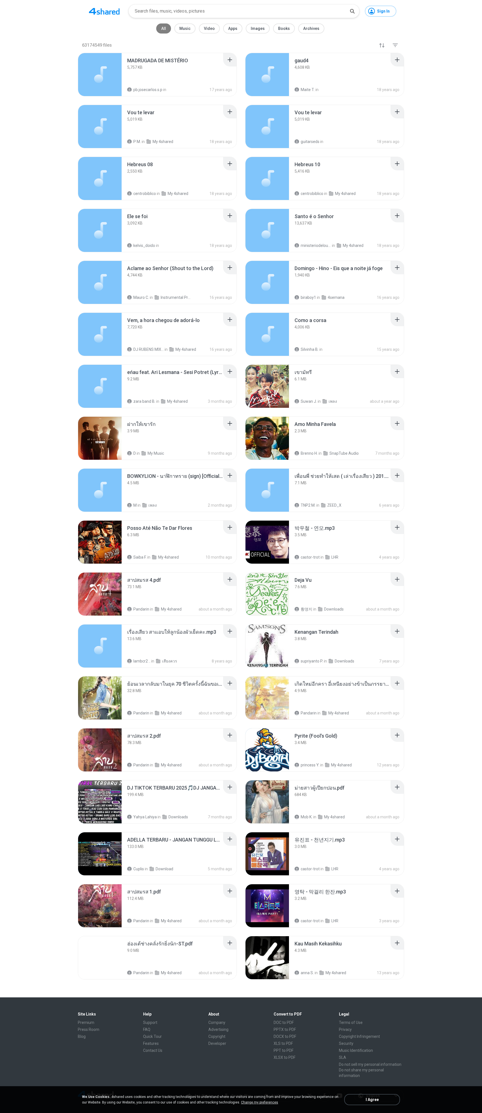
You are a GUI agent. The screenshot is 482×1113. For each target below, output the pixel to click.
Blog (82, 1036)
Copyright (216, 1036)
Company (216, 1022)
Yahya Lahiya (145, 817)
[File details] (100, 74)
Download (164, 869)
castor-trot (310, 557)
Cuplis (138, 869)
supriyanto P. (312, 661)
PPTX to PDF (285, 1029)
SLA (342, 1057)
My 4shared (177, 401)
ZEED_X (334, 505)
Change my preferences (259, 1102)
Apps (232, 28)
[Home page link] (104, 11)
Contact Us (152, 1050)
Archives (311, 28)
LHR (334, 557)
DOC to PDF (284, 1022)
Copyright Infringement (359, 1036)
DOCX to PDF (285, 1036)
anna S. (307, 973)
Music (185, 28)
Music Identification (356, 1050)
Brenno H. (309, 453)
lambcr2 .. (141, 661)
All (163, 28)
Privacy (345, 1029)
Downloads (334, 609)
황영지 (306, 609)
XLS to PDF (283, 1043)
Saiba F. (139, 557)
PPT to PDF (283, 1050)
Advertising (218, 1029)
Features (151, 1043)
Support (150, 1022)
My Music (156, 453)
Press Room (88, 1029)
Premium (86, 1022)
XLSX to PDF (284, 1057)
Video (209, 28)
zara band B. (144, 401)
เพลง (333, 401)
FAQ (146, 1029)
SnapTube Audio (344, 453)
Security (346, 1043)
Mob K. (306, 817)
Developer (217, 1043)
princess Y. (310, 765)
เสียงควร (169, 661)
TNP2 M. (308, 505)
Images (258, 28)
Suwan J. (309, 401)
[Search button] (352, 11)
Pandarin (141, 609)
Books (284, 28)
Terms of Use (351, 1022)
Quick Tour (152, 1036)
